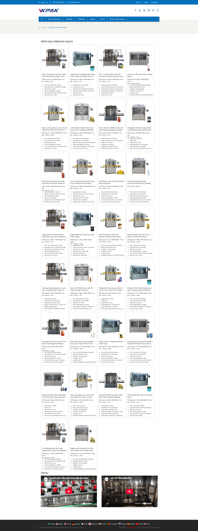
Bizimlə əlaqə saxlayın (117, 19)
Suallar (146, 2)
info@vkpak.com (74, 2)
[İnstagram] (157, 10)
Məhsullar (69, 19)
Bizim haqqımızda (54, 19)
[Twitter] (153, 10)
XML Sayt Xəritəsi (144, 527)
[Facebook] (135, 10)
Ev (42, 19)
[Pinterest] (148, 10)
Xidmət (138, 2)
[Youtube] (140, 10)
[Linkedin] (144, 10)
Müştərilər (154, 2)
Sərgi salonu (155, 527)
